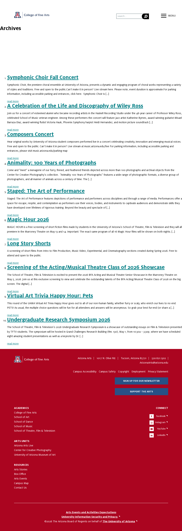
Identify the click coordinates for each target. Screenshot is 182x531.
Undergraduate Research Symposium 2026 (58, 320)
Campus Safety (107, 371)
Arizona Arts (32, 16)
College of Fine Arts (25, 412)
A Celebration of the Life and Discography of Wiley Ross (75, 106)
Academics (21, 408)
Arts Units (21, 441)
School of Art (21, 417)
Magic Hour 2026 (28, 219)
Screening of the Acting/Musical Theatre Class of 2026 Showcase (86, 267)
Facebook (160, 416)
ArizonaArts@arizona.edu (154, 362)
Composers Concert (30, 134)
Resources (21, 464)
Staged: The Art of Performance (46, 191)
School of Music (23, 426)
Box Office (20, 474)
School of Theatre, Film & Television (34, 430)
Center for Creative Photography (32, 450)
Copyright (123, 371)
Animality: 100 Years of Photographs (51, 163)
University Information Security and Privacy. (89, 516)
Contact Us (20, 487)
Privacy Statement (158, 371)
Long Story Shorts (29, 243)
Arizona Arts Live (23, 445)
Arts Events (20, 478)
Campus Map (21, 483)
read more (13, 101)
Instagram (160, 422)
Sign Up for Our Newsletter (141, 381)
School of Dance (23, 421)
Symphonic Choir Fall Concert (42, 77)
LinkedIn (161, 435)
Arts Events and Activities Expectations (91, 512)
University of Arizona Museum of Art (34, 454)
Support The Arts (141, 391)
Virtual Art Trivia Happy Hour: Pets (50, 296)
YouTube (161, 429)
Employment (138, 371)
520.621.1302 (159, 358)
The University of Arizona (32, 360)
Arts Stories (20, 469)
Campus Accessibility (84, 371)
